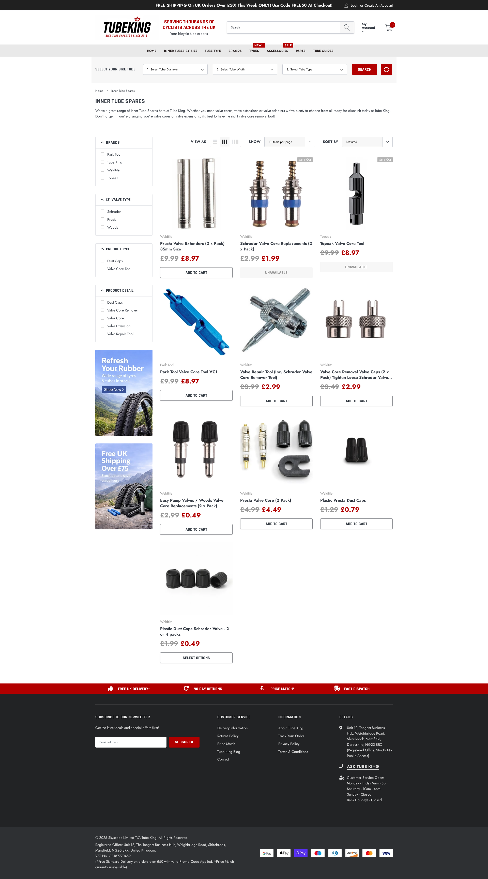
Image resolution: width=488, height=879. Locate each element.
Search (364, 69)
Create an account (378, 5)
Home (151, 51)
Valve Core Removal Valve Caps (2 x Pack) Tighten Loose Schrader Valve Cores (354, 374)
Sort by (330, 141)
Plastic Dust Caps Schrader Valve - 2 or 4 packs (194, 631)
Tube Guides (323, 51)
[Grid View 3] (225, 142)
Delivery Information (232, 728)
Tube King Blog (228, 751)
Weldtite (113, 170)
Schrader (114, 211)
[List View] (215, 142)
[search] (347, 28)
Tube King (114, 162)
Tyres (254, 51)
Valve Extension (118, 326)
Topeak (112, 178)
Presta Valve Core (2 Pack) (265, 500)
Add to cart (196, 272)
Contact (223, 759)
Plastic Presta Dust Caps (343, 500)
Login (355, 5)
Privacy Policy (288, 743)
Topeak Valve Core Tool (342, 243)
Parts (301, 51)
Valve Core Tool (119, 268)
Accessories (277, 51)
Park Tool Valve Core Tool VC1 (188, 372)
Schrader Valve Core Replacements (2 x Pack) (276, 246)
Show (255, 141)
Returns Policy (227, 735)
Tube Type (213, 51)
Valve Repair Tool (120, 333)
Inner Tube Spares (123, 90)
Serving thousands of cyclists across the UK (189, 25)
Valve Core (115, 318)
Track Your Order (291, 735)
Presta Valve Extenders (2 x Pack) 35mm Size (192, 246)
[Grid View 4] (235, 142)
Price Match (226, 743)
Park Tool (114, 154)
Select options (196, 658)
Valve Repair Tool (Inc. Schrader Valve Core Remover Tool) (276, 374)
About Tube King (290, 728)
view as (198, 141)
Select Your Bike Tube (115, 69)
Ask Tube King (363, 766)
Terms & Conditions (293, 751)
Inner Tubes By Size (180, 51)
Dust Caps (115, 260)
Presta (111, 219)
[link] (196, 193)
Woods (112, 227)
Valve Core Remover (122, 310)
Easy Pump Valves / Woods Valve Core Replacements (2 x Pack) (191, 503)
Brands (235, 51)
